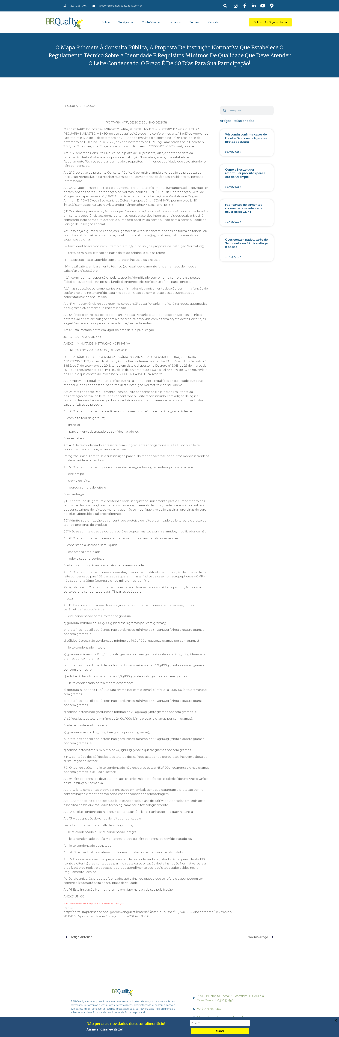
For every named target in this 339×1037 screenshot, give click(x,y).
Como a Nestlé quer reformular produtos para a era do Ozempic (245, 173)
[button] (225, 5)
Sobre (105, 22)
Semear (194, 22)
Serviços (123, 22)
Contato (213, 22)
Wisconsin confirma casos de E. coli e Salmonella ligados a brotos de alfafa (246, 138)
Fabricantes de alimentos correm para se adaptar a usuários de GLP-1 (243, 208)
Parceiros (175, 22)
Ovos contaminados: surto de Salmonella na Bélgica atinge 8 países (246, 243)
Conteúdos (149, 22)
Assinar (220, 1031)
